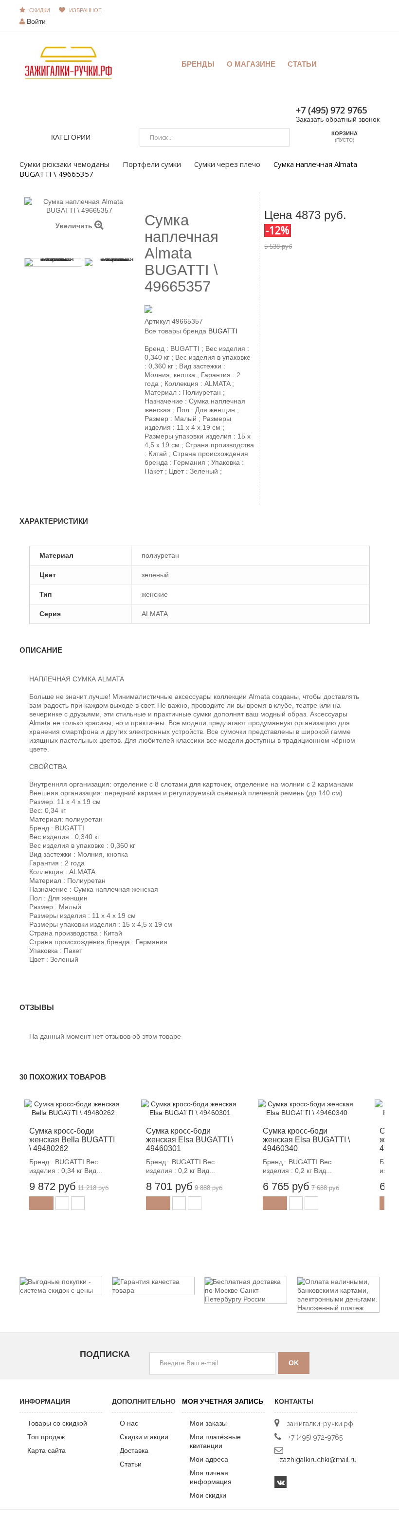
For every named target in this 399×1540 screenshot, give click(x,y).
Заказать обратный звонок (338, 119)
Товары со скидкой (57, 1423)
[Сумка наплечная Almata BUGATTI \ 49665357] (52, 262)
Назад (75, 244)
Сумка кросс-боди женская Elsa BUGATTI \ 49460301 (189, 1140)
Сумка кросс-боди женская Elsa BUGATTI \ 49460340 (306, 1140)
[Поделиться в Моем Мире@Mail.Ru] (167, 496)
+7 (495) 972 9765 (331, 110)
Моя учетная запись (222, 1401)
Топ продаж (46, 1437)
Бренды (198, 64)
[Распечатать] (191, 496)
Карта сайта (46, 1450)
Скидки (39, 10)
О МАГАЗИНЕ (251, 64)
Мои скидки (208, 1495)
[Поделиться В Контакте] (150, 496)
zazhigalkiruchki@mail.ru (318, 1460)
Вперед (84, 245)
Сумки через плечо (227, 164)
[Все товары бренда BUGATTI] (199, 308)
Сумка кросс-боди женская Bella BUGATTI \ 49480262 (72, 1140)
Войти (36, 21)
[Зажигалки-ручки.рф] (68, 62)
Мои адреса (209, 1459)
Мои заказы (208, 1423)
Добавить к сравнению (78, 1203)
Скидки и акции (144, 1437)
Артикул (157, 321)
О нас (129, 1423)
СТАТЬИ (302, 64)
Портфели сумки (152, 164)
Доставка (134, 1450)
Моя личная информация (211, 1477)
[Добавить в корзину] (41, 1203)
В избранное (62, 1203)
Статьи (131, 1464)
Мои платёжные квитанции (215, 1441)
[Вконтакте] (280, 1482)
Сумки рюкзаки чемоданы (64, 164)
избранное (85, 10)
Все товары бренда (175, 331)
